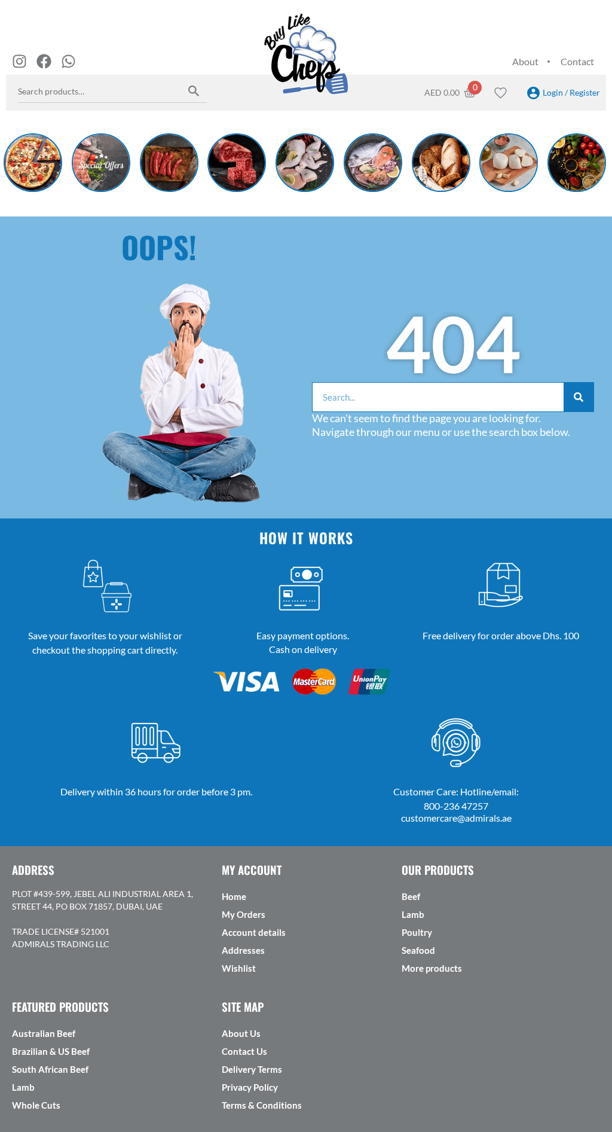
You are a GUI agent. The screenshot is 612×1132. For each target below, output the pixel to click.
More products (432, 968)
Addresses (243, 950)
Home (234, 896)
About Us (241, 1033)
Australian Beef (43, 1033)
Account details (254, 932)
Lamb (413, 914)
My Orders (243, 914)
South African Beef (50, 1069)
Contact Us (244, 1051)
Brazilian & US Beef (51, 1051)
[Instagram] (19, 61)
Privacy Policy (250, 1087)
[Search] (194, 90)
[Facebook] (43, 61)
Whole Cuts (36, 1105)
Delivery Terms (252, 1069)
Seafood (418, 950)
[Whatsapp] (68, 61)
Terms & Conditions (262, 1105)
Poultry (417, 932)
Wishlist (239, 968)
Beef (411, 896)
